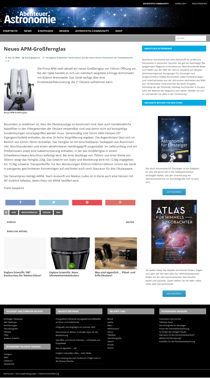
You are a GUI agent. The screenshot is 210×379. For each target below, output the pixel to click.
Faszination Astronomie (170, 319)
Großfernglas (29, 212)
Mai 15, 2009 (14, 57)
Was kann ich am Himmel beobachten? (177, 335)
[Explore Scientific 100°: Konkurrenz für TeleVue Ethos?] (25, 267)
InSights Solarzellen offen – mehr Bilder (73, 353)
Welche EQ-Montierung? (170, 338)
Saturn (110, 341)
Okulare (7, 331)
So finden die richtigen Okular (172, 331)
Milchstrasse (113, 328)
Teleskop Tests (166, 322)
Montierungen (10, 325)
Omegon (8, 354)
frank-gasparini (32, 57)
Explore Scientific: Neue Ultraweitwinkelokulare (64, 274)
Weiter (130, 222)
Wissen (64, 31)
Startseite (10, 31)
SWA (58, 212)
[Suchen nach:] (190, 38)
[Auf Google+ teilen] (120, 202)
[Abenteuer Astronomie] (105, 17)
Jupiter (110, 322)
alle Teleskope (10, 322)
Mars (109, 325)
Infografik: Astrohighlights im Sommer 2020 (75, 327)
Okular (47, 212)
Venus (110, 331)
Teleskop (111, 335)
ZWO (6, 357)
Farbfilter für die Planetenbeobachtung (177, 341)
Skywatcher (9, 364)
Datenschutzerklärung (49, 373)
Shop (119, 31)
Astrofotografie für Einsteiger (172, 325)
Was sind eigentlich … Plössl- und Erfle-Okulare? (115, 274)
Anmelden (180, 3)
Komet (110, 344)
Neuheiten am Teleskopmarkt (117, 57)
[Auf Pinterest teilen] (87, 202)
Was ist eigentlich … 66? (66, 348)
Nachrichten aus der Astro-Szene (84, 57)
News (28, 31)
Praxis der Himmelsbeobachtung (174, 328)
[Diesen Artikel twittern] (54, 202)
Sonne (110, 347)
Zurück (11, 222)
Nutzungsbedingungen (26, 373)
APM (14, 212)
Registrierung (199, 3)
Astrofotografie (11, 328)
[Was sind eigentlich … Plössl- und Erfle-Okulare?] (116, 267)
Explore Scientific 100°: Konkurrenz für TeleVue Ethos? (22, 274)
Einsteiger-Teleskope (13, 319)
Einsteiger (45, 31)
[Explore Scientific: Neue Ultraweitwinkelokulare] (70, 267)
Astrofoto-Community (92, 31)
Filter (6, 335)
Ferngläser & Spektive (56, 57)
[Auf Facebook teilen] (20, 202)
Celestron (8, 360)
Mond (110, 319)
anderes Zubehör (12, 338)
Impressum (8, 373)
